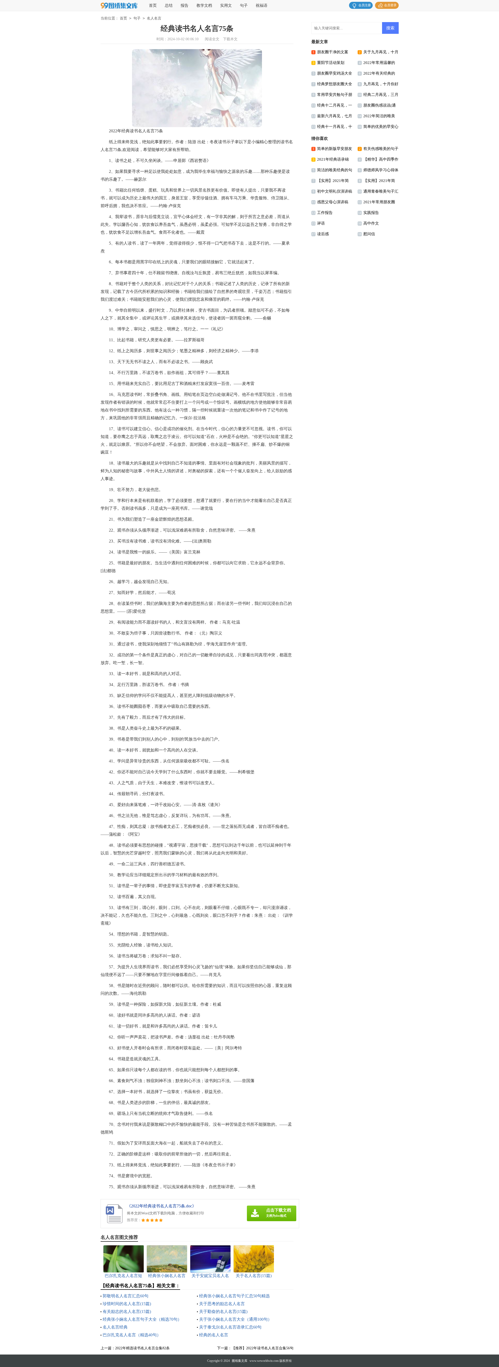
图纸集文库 (239, 1361)
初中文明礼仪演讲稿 (334, 191)
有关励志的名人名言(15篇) (127, 1311)
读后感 (323, 234)
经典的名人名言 (213, 1335)
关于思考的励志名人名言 (222, 1303)
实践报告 (371, 213)
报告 (184, 5)
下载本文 (230, 39)
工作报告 (325, 213)
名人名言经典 (115, 1327)
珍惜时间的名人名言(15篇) (127, 1303)
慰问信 (369, 234)
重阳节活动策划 (330, 63)
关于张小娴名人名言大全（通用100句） (235, 1319)
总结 (169, 5)
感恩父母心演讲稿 (332, 202)
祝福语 (261, 5)
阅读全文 (212, 39)
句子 (244, 5)
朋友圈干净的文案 (332, 52)
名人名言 (154, 18)
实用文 (226, 5)
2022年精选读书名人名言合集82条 (142, 1348)
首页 (153, 5)
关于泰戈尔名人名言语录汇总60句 (230, 1327)
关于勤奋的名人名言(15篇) (223, 1311)
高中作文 (371, 223)
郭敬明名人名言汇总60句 (125, 1296)
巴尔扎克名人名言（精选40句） (132, 1335)
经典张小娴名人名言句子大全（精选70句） (142, 1319)
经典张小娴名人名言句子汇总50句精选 (234, 1296)
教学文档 (204, 5)
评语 (321, 223)
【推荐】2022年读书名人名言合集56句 (262, 1348)
